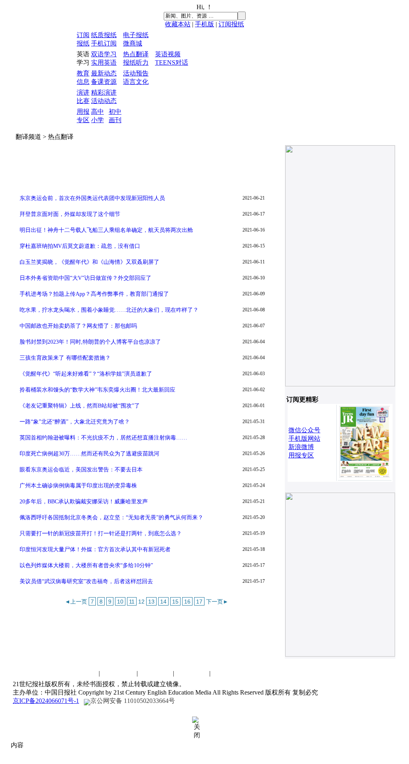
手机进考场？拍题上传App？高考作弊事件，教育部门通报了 (94, 294)
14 (163, 601)
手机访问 (228, 673)
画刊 (115, 120)
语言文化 (136, 81)
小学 (97, 120)
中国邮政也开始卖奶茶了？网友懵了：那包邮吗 (78, 326)
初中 (115, 111)
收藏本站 (178, 24)
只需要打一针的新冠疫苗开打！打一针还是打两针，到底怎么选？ (101, 533)
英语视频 (168, 54)
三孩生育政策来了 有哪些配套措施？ (65, 358)
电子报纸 (136, 35)
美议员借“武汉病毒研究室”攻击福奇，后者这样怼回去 (86, 581)
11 (132, 601)
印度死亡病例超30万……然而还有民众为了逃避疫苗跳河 (89, 454)
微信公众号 (304, 430)
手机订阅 (104, 43)
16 (187, 601)
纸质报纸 (104, 35)
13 (151, 601)
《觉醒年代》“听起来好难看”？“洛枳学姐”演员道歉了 (86, 374)
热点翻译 (136, 54)
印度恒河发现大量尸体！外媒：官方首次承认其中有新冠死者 (95, 549)
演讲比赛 (155, 673)
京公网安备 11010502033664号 (132, 700)
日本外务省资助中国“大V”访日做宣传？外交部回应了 (85, 278)
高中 (97, 111)
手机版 (204, 24)
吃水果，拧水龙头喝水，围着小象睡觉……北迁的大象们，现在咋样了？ (109, 310)
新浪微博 (301, 446)
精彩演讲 (104, 92)
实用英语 (104, 62)
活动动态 (104, 100)
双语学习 (104, 54)
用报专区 (301, 455)
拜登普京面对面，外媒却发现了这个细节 (70, 214)
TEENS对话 (171, 62)
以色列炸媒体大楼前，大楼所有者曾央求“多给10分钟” (86, 565)
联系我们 (81, 673)
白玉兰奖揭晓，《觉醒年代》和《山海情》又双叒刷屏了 (89, 262)
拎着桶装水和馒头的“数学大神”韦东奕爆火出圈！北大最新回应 (97, 390)
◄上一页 (76, 601)
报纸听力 (136, 62)
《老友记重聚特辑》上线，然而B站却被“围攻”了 (80, 406)
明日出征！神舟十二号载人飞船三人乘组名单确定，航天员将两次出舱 (106, 230)
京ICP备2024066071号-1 (46, 700)
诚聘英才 (119, 673)
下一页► (217, 601)
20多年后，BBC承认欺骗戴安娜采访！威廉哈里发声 (84, 502)
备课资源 (104, 81)
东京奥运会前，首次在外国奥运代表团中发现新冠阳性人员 (92, 198)
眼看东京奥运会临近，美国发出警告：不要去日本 (81, 470)
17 (199, 601)
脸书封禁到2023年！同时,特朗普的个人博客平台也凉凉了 (90, 342)
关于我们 (191, 673)
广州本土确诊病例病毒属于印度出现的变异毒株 (78, 486)
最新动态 (104, 73)
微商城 (132, 43)
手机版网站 (304, 438)
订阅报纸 (231, 24)
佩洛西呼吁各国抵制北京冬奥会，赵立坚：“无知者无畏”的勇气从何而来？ (111, 518)
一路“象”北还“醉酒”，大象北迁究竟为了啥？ (75, 422)
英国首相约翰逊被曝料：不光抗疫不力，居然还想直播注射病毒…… (103, 438)
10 (120, 601)
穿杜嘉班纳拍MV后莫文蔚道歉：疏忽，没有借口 (80, 246)
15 (175, 601)
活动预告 (136, 73)
